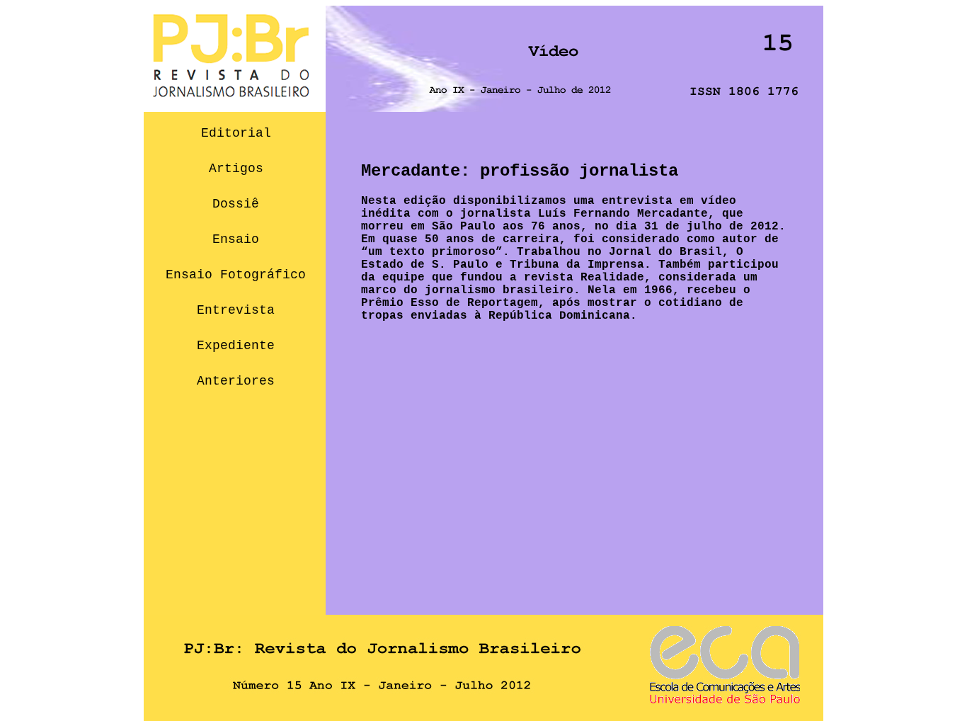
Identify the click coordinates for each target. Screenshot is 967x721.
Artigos (236, 168)
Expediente (236, 346)
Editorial (236, 133)
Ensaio (235, 239)
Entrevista (236, 310)
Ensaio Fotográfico (236, 275)
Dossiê (235, 204)
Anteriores (236, 381)
